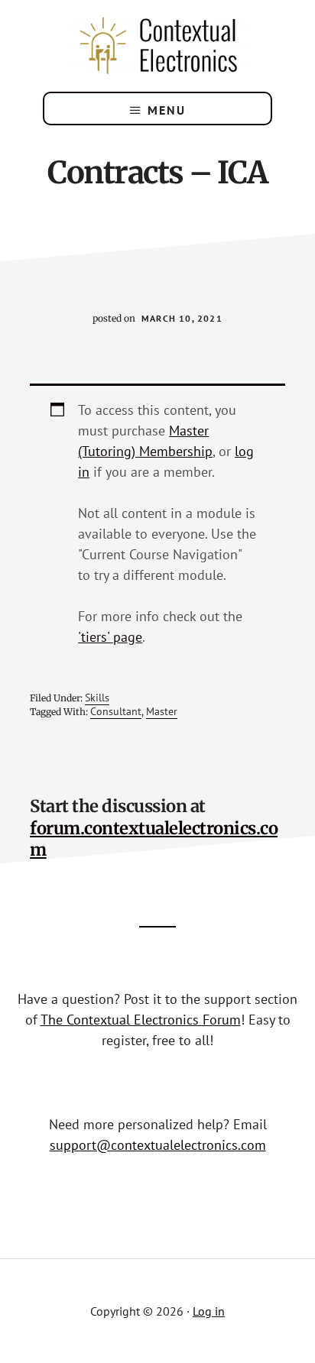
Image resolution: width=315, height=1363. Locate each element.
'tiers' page (110, 637)
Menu (167, 110)
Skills (97, 697)
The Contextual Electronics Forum (141, 1019)
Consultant (115, 711)
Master (161, 711)
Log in (209, 1311)
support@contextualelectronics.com (158, 1145)
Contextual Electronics (157, 45)
